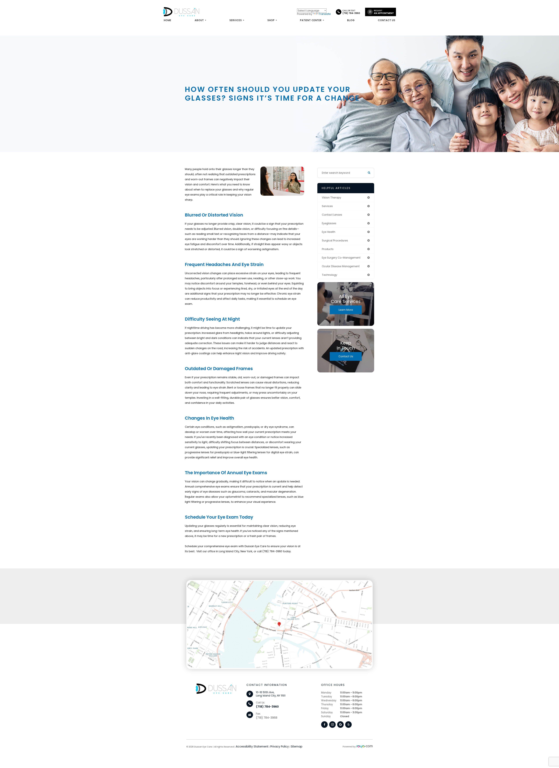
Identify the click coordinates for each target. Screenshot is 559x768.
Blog (351, 20)
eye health (328, 232)
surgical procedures (335, 240)
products (328, 249)
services (327, 206)
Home (167, 20)
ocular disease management (341, 266)
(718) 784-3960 (267, 707)
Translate (324, 14)
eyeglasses (329, 223)
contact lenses (332, 214)
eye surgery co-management (341, 257)
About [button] (199, 20)
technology (329, 275)
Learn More (346, 310)
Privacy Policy (279, 746)
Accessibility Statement (252, 746)
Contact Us (386, 20)
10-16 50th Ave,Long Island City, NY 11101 (270, 694)
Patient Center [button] (311, 20)
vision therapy (331, 197)
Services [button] (235, 20)
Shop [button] (271, 20)
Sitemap (296, 746)
